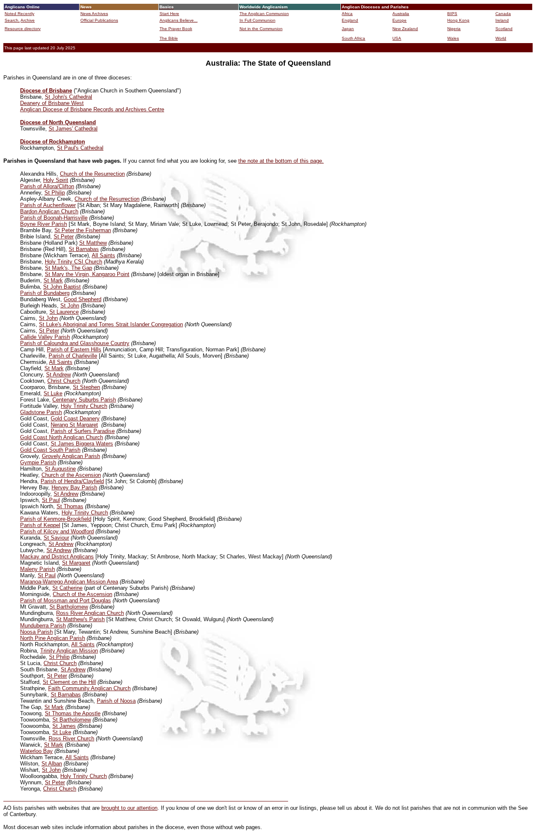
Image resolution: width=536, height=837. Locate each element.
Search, (12, 20)
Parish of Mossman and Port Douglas (65, 600)
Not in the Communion (261, 28)
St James (64, 726)
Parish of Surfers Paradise (83, 431)
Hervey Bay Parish (74, 487)
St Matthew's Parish (80, 619)
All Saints (103, 255)
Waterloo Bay (36, 751)
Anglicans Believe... (179, 20)
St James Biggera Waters (82, 443)
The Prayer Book (176, 28)
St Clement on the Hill (69, 682)
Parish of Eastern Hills (74, 349)
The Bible (169, 38)
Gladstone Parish (41, 412)
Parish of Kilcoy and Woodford (57, 531)
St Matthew (93, 243)
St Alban (51, 763)
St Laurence (64, 312)
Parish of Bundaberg (45, 293)
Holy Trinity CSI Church (73, 262)
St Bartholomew (68, 607)
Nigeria (454, 28)
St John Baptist (62, 287)
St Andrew (58, 374)
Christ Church (63, 381)
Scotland (504, 28)
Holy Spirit (55, 180)
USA (396, 38)
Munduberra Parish (43, 625)
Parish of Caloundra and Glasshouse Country (74, 343)
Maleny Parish (37, 569)
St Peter (64, 236)
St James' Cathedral (73, 128)
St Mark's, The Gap (68, 268)
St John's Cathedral (68, 97)
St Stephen (86, 387)
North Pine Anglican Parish (52, 638)
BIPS (452, 13)
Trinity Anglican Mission (69, 651)
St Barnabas (84, 249)
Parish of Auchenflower (48, 205)
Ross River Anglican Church (90, 613)
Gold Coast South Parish (50, 450)
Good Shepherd (82, 299)
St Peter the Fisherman (82, 230)
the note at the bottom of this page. (281, 161)
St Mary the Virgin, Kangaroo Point (87, 274)
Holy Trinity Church (84, 406)
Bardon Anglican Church (49, 211)
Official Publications (99, 20)
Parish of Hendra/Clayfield (72, 481)
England (350, 20)
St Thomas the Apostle (72, 713)
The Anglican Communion (264, 13)
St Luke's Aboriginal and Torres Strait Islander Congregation (111, 324)
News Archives (94, 13)
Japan (348, 28)
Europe (399, 20)
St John (69, 305)
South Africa (353, 38)
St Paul (51, 500)
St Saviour (56, 538)
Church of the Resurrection (92, 174)
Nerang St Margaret (74, 425)
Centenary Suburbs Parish (84, 400)
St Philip (54, 192)
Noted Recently (19, 13)
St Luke (53, 393)
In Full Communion (258, 20)
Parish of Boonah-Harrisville (54, 218)
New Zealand (405, 28)
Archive (28, 20)
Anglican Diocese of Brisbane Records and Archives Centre (92, 109)
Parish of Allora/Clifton (47, 186)
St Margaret (76, 563)
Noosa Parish (36, 632)
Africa (347, 13)
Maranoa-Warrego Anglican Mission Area (69, 581)
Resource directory (23, 28)
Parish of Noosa (116, 701)
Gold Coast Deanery (75, 418)
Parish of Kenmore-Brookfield (55, 519)
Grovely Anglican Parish (71, 456)
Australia (400, 13)
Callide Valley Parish (45, 337)
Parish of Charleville (73, 356)
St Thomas (70, 506)
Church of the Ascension (71, 475)
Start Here (169, 13)
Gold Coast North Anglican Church (61, 437)
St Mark (53, 280)
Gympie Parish (38, 462)
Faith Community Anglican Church (89, 688)
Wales (453, 38)
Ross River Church (71, 738)
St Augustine (60, 469)
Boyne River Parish (43, 224)
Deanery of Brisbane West (52, 103)
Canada (503, 13)
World (500, 38)
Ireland (502, 20)
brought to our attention (129, 808)
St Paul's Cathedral (80, 148)
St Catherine (67, 588)
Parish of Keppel (40, 525)
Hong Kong (458, 20)
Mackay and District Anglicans (57, 556)
